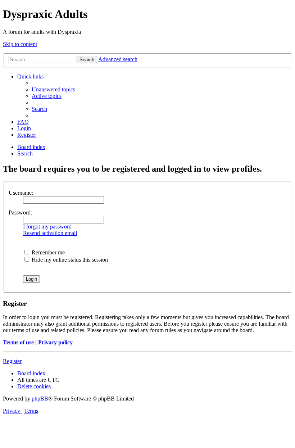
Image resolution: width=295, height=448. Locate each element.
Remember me (47, 252)
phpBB (40, 398)
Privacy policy (55, 342)
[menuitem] (53, 89)
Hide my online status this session (69, 260)
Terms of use (18, 342)
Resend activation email (50, 233)
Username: (21, 193)
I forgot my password (47, 226)
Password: (20, 212)
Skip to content (20, 44)
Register (12, 361)
